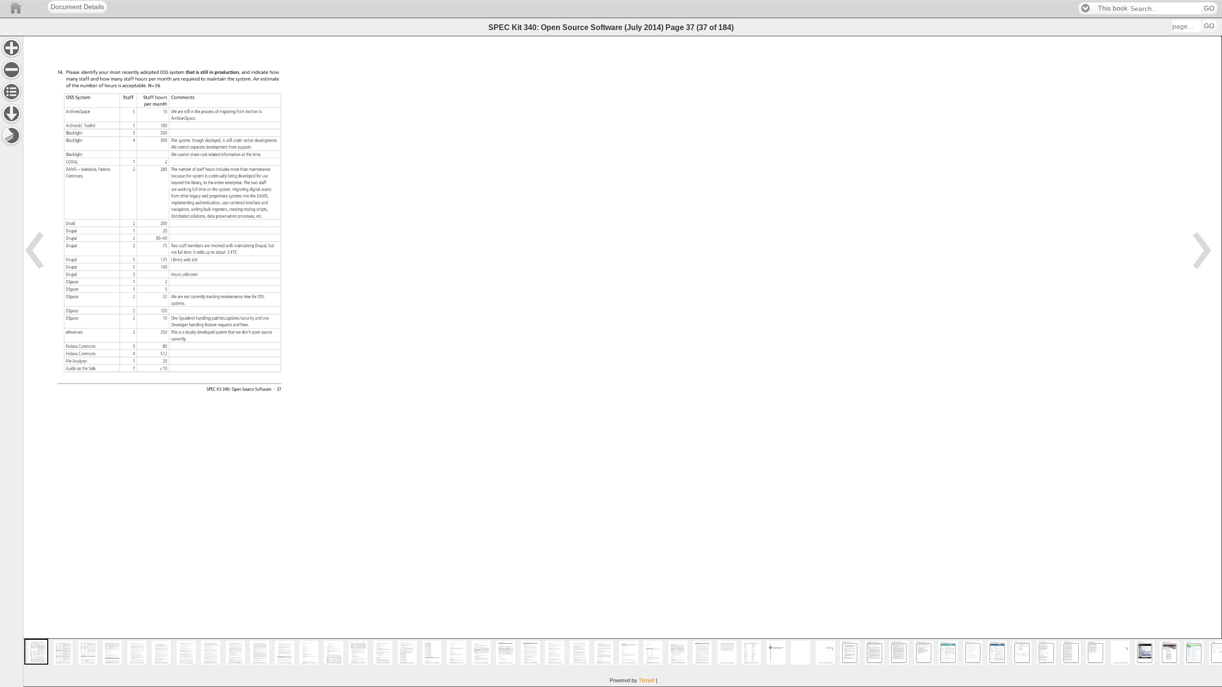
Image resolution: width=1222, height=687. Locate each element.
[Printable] (11, 135)
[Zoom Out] (11, 69)
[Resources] (11, 113)
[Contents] (11, 91)
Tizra (646, 680)
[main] (622, 361)
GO (1209, 8)
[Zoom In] (11, 47)
